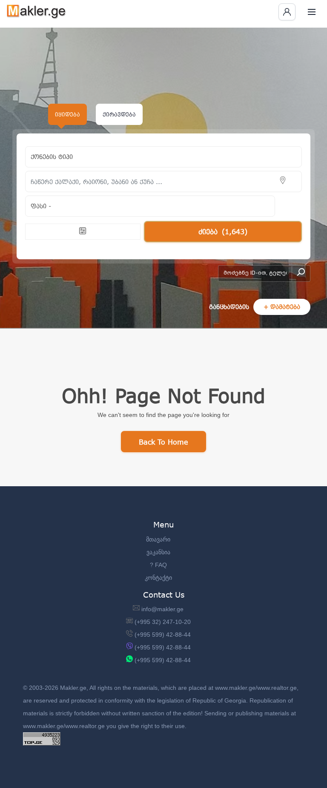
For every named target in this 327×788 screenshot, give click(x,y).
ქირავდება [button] (119, 114)
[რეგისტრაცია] (286, 11)
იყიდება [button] (67, 114)
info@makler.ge (162, 609)
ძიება (222, 231)
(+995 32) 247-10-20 (163, 621)
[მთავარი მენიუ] (311, 11)
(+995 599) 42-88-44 (163, 634)
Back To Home (163, 442)
